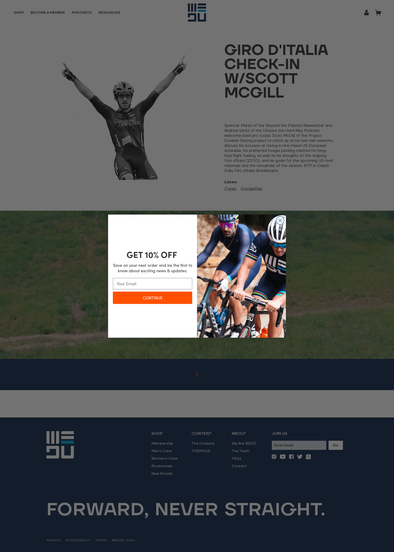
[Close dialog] (280, 220)
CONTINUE (153, 298)
